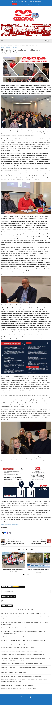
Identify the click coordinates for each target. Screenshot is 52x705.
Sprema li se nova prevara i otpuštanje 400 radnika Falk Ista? (17, 609)
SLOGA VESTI (14, 47)
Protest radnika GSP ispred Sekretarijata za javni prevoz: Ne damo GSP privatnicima (23, 640)
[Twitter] (26, 697)
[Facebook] (21, 697)
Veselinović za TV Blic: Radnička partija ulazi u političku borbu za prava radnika (21, 663)
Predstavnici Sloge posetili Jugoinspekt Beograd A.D (15, 644)
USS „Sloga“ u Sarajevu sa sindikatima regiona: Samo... (33, 4)
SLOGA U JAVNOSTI (5, 47)
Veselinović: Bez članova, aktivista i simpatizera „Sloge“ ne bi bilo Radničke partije (22, 654)
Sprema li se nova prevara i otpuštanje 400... (13, 569)
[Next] (19, 4)
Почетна (3, 45)
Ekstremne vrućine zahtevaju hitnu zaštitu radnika (14, 628)
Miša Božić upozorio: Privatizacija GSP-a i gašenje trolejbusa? (17, 685)
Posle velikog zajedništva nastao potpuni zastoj (13, 672)
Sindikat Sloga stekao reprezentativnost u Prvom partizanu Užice (18, 637)
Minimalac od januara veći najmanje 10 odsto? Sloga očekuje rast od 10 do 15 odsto (23, 613)
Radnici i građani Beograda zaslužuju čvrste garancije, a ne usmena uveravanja (21, 651)
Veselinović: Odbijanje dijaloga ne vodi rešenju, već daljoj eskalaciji (18, 688)
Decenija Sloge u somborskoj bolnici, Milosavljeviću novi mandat (18, 647)
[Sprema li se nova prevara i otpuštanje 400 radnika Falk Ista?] (13, 560)
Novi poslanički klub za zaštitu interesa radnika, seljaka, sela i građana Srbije (21, 676)
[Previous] (18, 4)
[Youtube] (31, 697)
